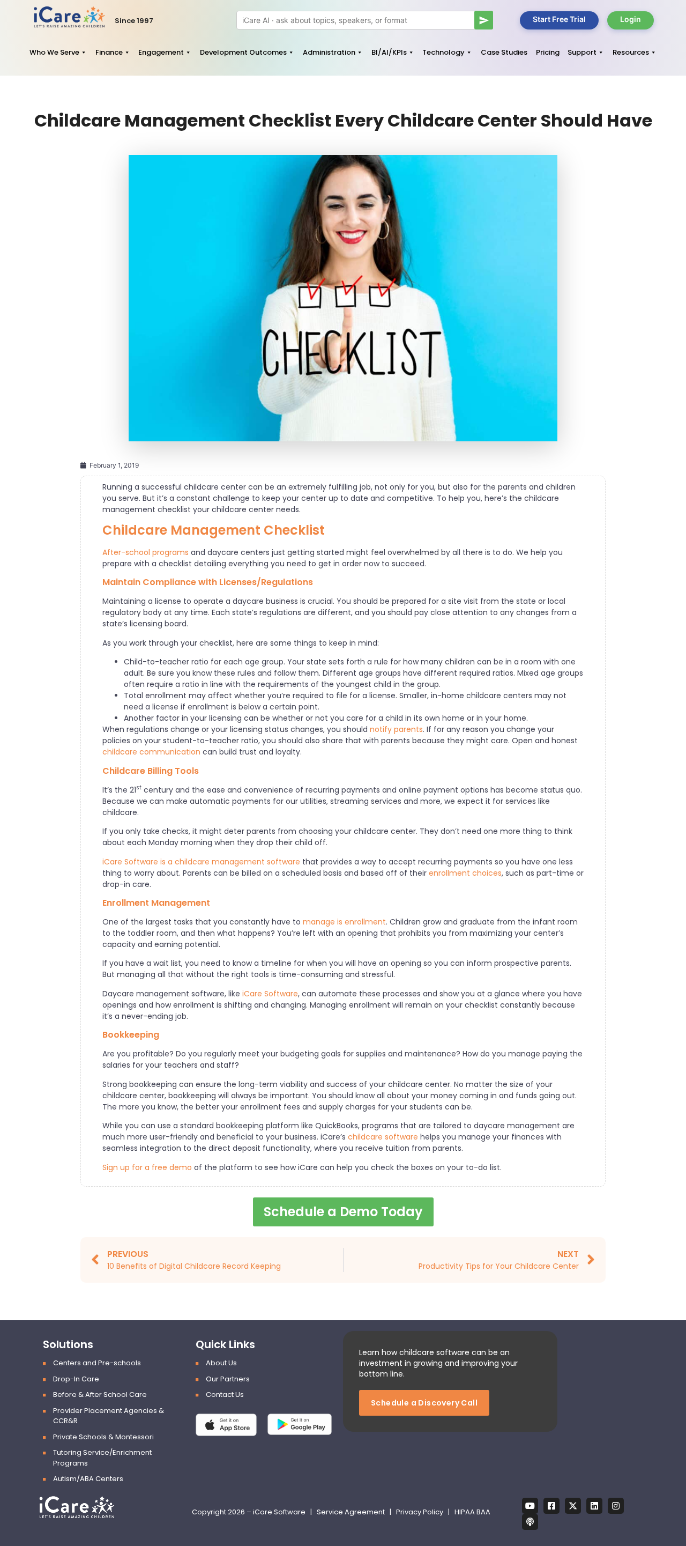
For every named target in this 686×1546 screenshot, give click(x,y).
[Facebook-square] (551, 1506)
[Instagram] (616, 1506)
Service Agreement (351, 1512)
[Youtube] (530, 1506)
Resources (631, 52)
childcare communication (151, 751)
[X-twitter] (573, 1506)
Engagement (161, 52)
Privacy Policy (419, 1512)
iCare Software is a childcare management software (201, 861)
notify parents (396, 729)
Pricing (548, 52)
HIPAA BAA (472, 1512)
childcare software (383, 1136)
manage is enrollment (344, 921)
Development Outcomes (243, 52)
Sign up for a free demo (147, 1167)
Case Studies (504, 52)
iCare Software (270, 993)
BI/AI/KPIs (389, 52)
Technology (443, 52)
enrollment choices (465, 873)
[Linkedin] (594, 1506)
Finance (109, 52)
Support (582, 52)
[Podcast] (530, 1522)
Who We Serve (54, 52)
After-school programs (145, 552)
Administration (329, 52)
